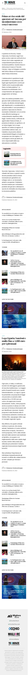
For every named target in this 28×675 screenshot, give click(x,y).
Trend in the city (8, 318)
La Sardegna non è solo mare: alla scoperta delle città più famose (18, 290)
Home (3, 8)
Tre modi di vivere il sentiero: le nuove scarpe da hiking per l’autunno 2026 (18, 253)
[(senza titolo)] (14, 308)
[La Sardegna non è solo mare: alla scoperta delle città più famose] (4, 290)
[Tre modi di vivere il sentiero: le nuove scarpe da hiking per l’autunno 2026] (4, 253)
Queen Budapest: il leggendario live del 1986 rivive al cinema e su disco (18, 282)
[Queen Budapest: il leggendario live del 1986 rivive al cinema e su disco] (4, 281)
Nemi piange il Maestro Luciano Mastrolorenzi (17, 273)
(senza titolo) (7, 310)
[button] (3, 3)
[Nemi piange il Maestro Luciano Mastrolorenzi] (4, 273)
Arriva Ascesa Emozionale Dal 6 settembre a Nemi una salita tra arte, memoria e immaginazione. (12, 221)
